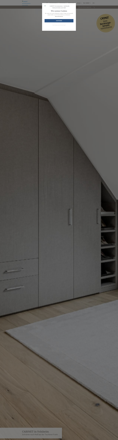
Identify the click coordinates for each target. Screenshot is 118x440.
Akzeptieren (59, 20)
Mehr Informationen (59, 16)
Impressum (63, 29)
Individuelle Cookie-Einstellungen (59, 25)
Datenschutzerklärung (69, 29)
